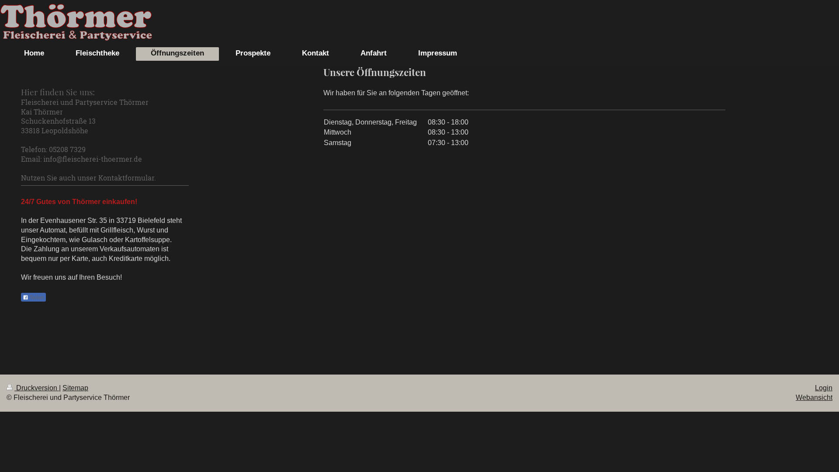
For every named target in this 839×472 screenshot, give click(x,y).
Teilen (36, 298)
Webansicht (814, 397)
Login (823, 388)
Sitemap (75, 388)
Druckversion (36, 388)
